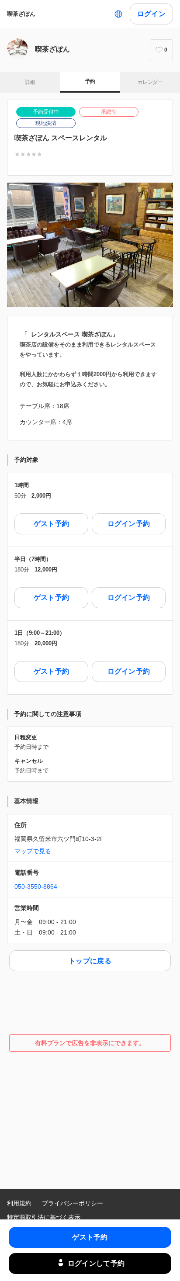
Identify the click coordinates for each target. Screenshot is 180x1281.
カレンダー (150, 82)
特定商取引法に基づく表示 (43, 1217)
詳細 (30, 82)
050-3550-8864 (35, 886)
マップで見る (32, 851)
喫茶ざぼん (21, 13)
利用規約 (19, 1203)
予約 (90, 81)
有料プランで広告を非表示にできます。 (90, 1042)
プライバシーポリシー (72, 1203)
